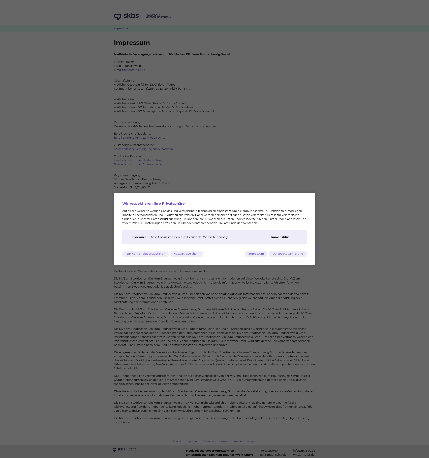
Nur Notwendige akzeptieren (145, 253)
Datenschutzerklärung (288, 253)
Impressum (256, 253)
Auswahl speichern (186, 253)
